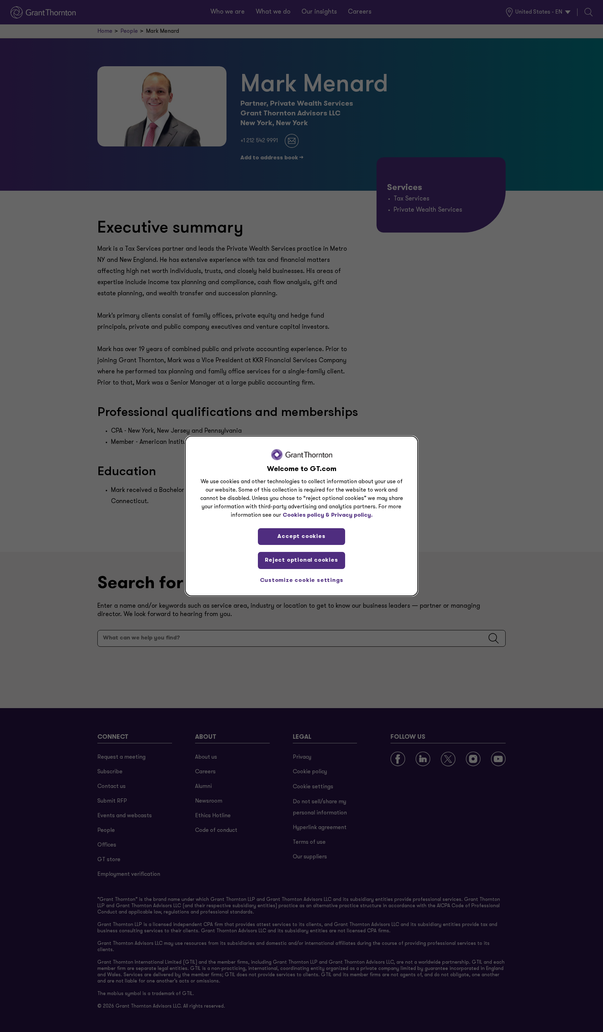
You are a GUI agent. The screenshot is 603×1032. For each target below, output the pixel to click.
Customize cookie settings (301, 580)
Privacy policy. (352, 515)
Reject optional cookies (301, 560)
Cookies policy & (306, 515)
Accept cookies (301, 536)
